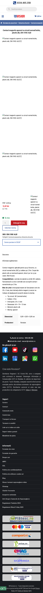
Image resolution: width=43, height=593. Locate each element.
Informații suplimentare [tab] (9, 261)
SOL (3, 466)
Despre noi (6, 457)
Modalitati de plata (9, 436)
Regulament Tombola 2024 (11, 503)
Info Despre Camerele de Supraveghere (16, 499)
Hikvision (34, 390)
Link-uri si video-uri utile (11, 427)
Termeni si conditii (8, 423)
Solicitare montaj (10, 228)
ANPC (4, 462)
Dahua (28, 390)
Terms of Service (23, 591)
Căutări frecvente (8, 491)
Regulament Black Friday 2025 (12, 507)
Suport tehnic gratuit (9, 432)
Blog (3, 478)
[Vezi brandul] (36, 204)
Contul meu (6, 415)
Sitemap (5, 486)
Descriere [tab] (5, 255)
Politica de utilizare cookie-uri (13, 474)
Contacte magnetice (14, 237)
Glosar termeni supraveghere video (14, 482)
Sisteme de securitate (10, 23)
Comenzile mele (7, 411)
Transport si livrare (9, 419)
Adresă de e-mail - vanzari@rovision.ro (22, 341)
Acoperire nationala (9, 495)
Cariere (5, 402)
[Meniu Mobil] (3, 16)
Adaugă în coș (19, 223)
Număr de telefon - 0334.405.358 (22, 338)
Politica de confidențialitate (12, 470)
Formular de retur (8, 449)
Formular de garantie (9, 453)
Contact (5, 407)
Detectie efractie (24, 23)
